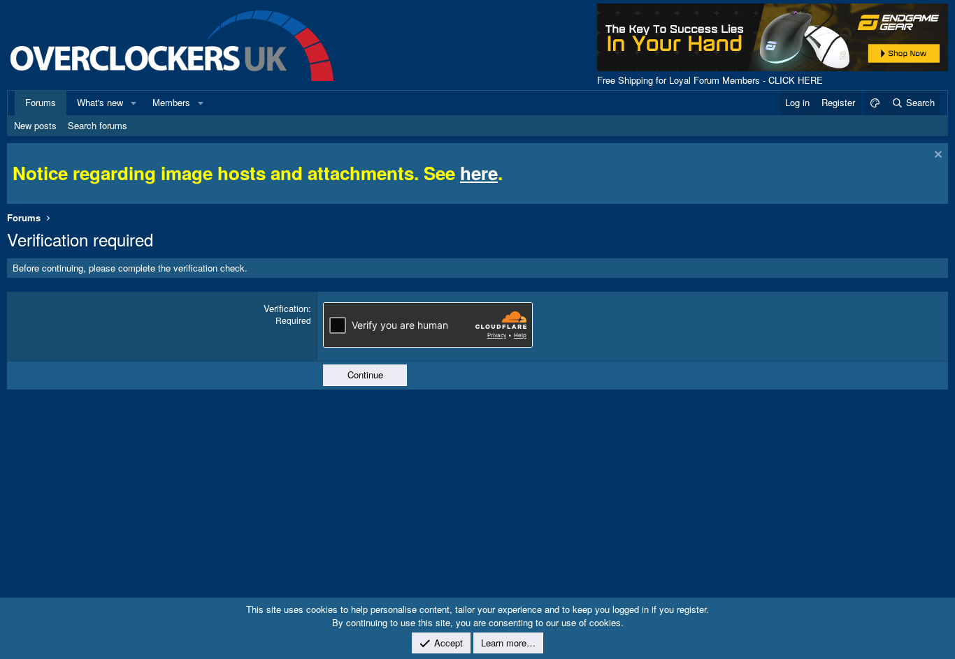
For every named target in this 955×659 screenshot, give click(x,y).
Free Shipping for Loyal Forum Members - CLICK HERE (710, 80)
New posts (35, 125)
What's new (100, 102)
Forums (40, 102)
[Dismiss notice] (936, 156)
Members (171, 102)
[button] (133, 102)
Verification (286, 308)
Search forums (97, 125)
